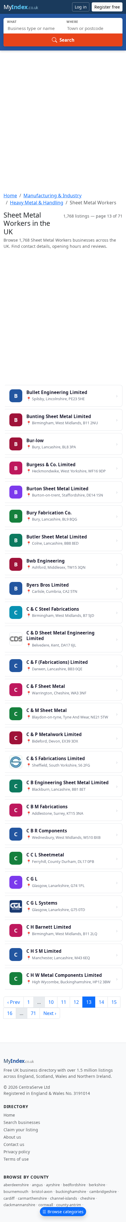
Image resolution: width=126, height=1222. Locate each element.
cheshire (87, 1198)
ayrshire (53, 1184)
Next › (49, 1013)
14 (101, 1002)
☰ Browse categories (63, 1211)
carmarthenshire (32, 1198)
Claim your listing (21, 1129)
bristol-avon (42, 1191)
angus (37, 1184)
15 (114, 1002)
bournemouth (16, 1191)
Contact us (14, 1144)
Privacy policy (17, 1151)
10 (51, 1002)
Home (10, 195)
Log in (81, 7)
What (12, 22)
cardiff (9, 1198)
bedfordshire (74, 1184)
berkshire (97, 1184)
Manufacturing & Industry (52, 195)
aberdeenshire (16, 1184)
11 (63, 1002)
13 (88, 1002)
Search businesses (22, 1122)
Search (66, 40)
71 (33, 1013)
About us (12, 1137)
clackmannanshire (19, 1204)
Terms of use (16, 1159)
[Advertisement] (63, 116)
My (21, 7)
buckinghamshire (71, 1191)
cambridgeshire (103, 1191)
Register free (107, 7)
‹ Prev (13, 1002)
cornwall (45, 1204)
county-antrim (68, 1204)
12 (76, 1002)
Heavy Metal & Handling (36, 202)
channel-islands (63, 1198)
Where (72, 22)
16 (9, 1013)
